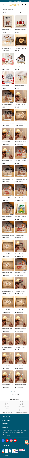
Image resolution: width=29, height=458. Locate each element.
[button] (3, 4)
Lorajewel (6, 455)
